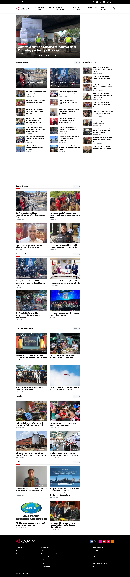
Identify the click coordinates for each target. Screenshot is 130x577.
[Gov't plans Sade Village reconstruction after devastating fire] (31, 78)
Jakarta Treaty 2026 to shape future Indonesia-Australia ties (103, 139)
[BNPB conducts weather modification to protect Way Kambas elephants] (20, 130)
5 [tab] (46, 55)
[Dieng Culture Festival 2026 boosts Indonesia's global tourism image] (65, 78)
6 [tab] (48, 55)
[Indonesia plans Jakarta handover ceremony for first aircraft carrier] (87, 96)
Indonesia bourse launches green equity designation (64, 314)
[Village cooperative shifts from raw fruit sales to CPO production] (31, 441)
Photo (97, 7)
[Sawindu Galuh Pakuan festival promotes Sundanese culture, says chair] (31, 343)
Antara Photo (56, 2)
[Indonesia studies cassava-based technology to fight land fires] (20, 148)
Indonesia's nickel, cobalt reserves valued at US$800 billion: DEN (102, 148)
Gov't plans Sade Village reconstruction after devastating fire (30, 215)
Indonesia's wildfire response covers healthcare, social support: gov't (35, 102)
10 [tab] (55, 55)
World (51, 7)
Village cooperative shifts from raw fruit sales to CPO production (31, 454)
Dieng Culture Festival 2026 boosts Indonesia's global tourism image (31, 283)
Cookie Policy (96, 557)
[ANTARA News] (24, 8)
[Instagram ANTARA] (100, 2)
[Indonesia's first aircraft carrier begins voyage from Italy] (87, 105)
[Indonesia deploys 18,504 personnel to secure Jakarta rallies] (87, 70)
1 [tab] (39, 55)
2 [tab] (41, 55)
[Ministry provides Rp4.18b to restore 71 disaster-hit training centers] (54, 148)
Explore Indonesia (76, 8)
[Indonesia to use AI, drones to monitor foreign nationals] (87, 79)
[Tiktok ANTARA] (108, 2)
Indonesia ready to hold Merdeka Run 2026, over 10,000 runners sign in (67, 120)
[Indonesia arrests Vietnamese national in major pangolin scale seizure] (87, 114)
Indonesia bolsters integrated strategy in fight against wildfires (35, 93)
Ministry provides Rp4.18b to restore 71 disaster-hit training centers (69, 147)
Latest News (31, 2)
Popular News (40, 2)
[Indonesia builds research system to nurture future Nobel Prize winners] (87, 131)
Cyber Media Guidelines (99, 563)
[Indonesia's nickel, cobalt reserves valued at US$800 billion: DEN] (87, 149)
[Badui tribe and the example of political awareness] (31, 375)
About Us (95, 560)
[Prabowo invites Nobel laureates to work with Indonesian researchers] (20, 121)
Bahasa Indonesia (21, 2)
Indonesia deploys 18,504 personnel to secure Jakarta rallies (102, 69)
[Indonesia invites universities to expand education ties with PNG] (20, 139)
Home (34, 7)
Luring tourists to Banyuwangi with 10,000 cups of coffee (63, 356)
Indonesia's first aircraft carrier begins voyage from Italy (102, 104)
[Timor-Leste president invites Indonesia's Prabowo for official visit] (54, 112)
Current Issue (41, 8)
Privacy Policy (96, 554)
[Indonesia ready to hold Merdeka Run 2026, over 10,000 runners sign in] (54, 121)
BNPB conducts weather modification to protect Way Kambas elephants (35, 129)
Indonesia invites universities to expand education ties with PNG (35, 138)
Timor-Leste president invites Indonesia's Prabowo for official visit (69, 111)
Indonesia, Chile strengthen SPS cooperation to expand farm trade (68, 93)
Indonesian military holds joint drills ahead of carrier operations (69, 138)
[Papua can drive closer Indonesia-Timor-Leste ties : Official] (54, 103)
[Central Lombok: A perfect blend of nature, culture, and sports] (65, 375)
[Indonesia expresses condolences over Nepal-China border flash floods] (31, 476)
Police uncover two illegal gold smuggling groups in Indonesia (34, 111)
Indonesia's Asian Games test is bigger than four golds (64, 424)
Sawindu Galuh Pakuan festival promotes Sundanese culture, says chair (31, 357)
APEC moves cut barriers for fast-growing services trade (31, 524)
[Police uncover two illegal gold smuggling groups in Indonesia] (20, 112)
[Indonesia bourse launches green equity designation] (65, 301)
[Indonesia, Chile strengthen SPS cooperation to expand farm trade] (54, 94)
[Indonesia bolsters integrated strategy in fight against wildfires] (20, 94)
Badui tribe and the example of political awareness (30, 388)
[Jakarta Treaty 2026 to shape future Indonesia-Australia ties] (87, 140)
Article (90, 7)
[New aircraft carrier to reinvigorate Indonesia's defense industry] (87, 122)
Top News (48, 2)
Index (77, 62)
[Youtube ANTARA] (104, 2)
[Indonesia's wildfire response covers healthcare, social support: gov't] (20, 103)
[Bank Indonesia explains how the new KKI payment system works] (87, 87)
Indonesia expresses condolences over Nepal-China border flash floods (31, 491)
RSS (93, 566)
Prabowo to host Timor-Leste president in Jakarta (47, 48)
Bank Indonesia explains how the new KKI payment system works (102, 86)
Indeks (76, 186)
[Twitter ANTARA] (97, 2)
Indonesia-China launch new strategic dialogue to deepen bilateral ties (63, 525)
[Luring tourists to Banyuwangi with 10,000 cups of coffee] (65, 343)
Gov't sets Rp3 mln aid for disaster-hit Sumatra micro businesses (68, 129)
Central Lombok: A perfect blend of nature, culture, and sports (64, 388)
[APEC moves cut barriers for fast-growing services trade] (31, 511)
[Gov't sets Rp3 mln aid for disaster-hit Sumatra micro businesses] (54, 130)
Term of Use (96, 551)
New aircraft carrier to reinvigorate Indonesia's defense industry (101, 122)
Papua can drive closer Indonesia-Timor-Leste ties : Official (68, 102)
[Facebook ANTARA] (93, 2)
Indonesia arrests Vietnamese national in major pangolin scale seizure (103, 113)
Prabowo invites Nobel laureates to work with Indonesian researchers (33, 120)
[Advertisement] (98, 27)
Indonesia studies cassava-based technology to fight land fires (34, 147)
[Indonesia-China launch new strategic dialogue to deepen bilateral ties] (65, 511)
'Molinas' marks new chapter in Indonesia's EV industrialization (64, 454)
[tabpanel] (48, 36)
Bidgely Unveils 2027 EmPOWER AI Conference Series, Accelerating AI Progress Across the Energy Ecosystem (64, 492)
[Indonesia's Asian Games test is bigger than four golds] (65, 411)
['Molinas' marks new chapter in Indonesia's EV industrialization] (65, 441)
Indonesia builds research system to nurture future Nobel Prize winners (101, 130)
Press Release (104, 8)
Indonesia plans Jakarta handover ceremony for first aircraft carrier (102, 95)
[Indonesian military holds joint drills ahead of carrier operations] (54, 139)
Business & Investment (60, 8)
